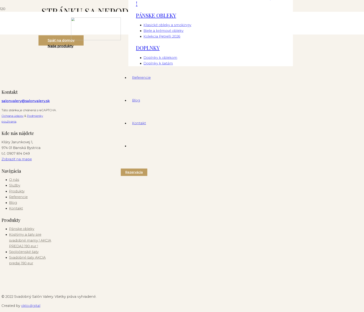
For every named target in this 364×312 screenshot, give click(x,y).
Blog (13, 203)
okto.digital (30, 306)
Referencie (18, 197)
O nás (14, 180)
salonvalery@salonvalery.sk (26, 101)
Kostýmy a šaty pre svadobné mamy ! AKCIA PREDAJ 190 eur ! (30, 240)
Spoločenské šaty (24, 252)
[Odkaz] (96, 39)
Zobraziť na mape (17, 159)
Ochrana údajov (13, 116)
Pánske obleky (21, 229)
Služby (14, 185)
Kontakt (16, 208)
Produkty (17, 191)
